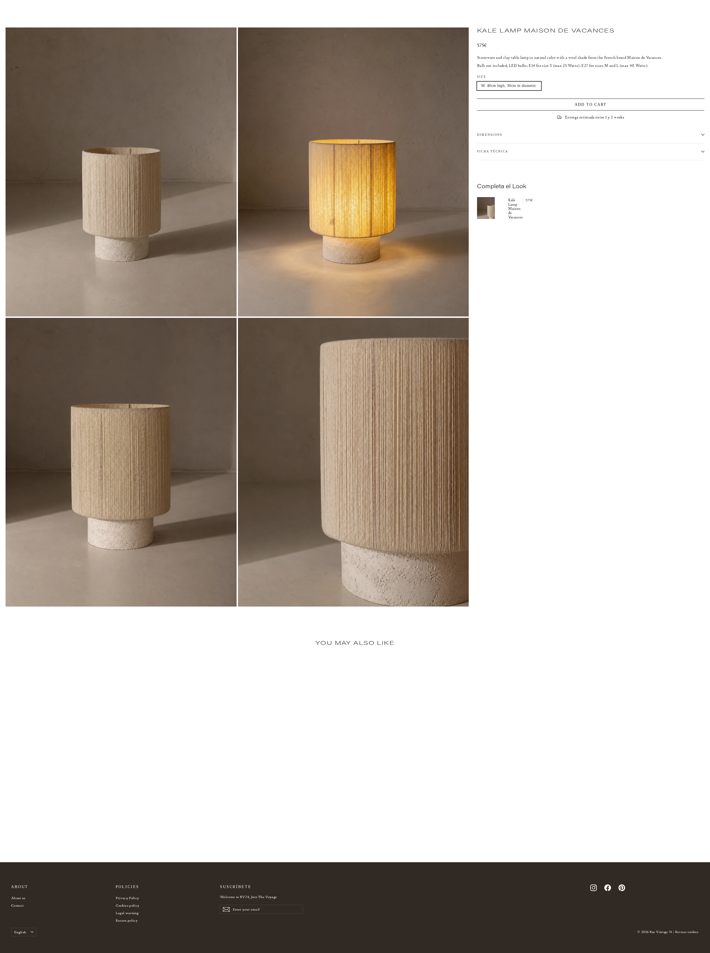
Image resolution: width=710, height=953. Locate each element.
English (20, 932)
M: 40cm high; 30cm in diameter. (509, 85)
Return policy (127, 920)
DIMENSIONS (489, 134)
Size (481, 76)
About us (18, 898)
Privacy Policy (127, 898)
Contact (17, 905)
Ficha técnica (492, 151)
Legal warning (127, 913)
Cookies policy (128, 905)
